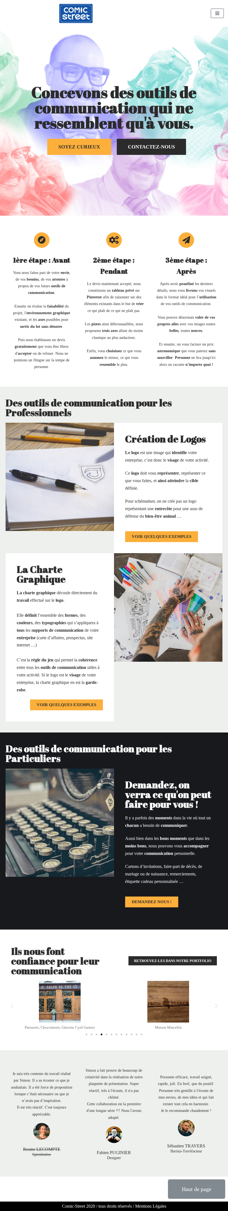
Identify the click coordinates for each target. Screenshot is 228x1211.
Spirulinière (41, 1155)
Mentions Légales (150, 1206)
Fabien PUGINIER (114, 1152)
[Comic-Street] (76, 13)
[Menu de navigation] (217, 13)
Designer (114, 1158)
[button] (79, 147)
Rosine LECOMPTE (41, 1149)
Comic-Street (73, 1206)
